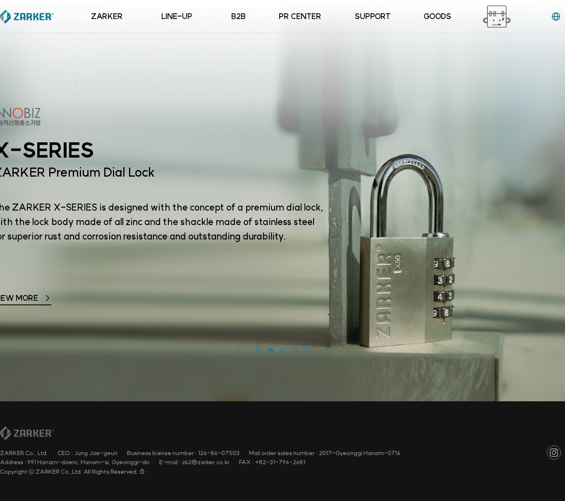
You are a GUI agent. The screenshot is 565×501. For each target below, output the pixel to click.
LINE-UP (176, 16)
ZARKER (107, 16)
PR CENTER (300, 16)
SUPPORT (372, 16)
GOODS (437, 16)
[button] (238, 351)
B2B (238, 16)
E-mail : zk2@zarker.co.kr (194, 462)
